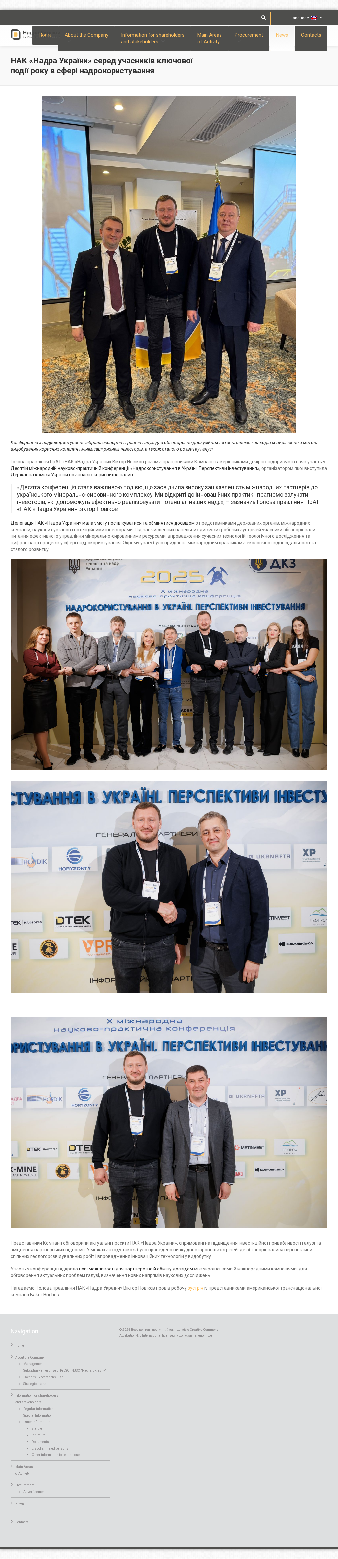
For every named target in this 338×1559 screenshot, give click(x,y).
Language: (301, 18)
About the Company (30, 1357)
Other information (36, 1422)
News (282, 35)
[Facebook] (277, 18)
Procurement (24, 1485)
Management (33, 1364)
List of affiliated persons (50, 1448)
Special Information (37, 1415)
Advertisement (34, 1492)
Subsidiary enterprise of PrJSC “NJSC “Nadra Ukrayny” (64, 1370)
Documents (40, 1442)
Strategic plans (34, 1384)
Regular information (38, 1409)
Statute (37, 1428)
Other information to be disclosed (57, 1455)
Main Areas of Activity (209, 38)
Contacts (311, 35)
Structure (38, 1435)
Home (19, 1345)
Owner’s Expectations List (43, 1377)
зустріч (195, 1288)
